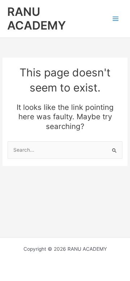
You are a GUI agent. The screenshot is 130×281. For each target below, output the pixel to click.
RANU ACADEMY (36, 18)
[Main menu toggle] (115, 19)
